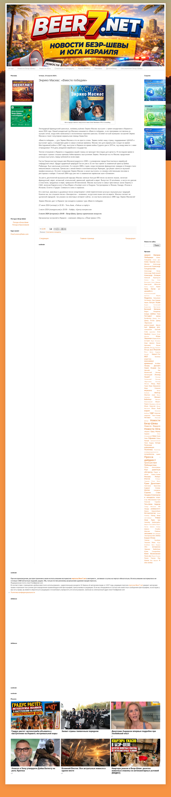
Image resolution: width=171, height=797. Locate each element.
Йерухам (157, 350)
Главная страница (87, 238)
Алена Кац (149, 280)
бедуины (148, 298)
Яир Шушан (154, 560)
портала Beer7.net (79, 579)
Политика (148, 449)
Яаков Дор (147, 556)
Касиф (146, 354)
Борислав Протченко (152, 307)
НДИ (152, 413)
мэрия (147, 411)
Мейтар (157, 393)
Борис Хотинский (152, 305)
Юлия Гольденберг (152, 551)
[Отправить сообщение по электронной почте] (50, 229)
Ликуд (153, 383)
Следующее (44, 238)
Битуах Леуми (154, 302)
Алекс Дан (156, 260)
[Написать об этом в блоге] (57, 229)
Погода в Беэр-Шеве (20, 222)
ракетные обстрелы (152, 471)
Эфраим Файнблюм (152, 549)
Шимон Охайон (152, 529)
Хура (153, 520)
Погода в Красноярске (20, 225)
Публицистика (150, 465)
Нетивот (147, 418)
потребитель (149, 454)
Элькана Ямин (149, 542)
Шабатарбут (156, 522)
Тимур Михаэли (150, 506)
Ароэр (153, 289)
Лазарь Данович (152, 366)
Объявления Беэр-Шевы (131, 68)
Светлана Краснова (152, 486)
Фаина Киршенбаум (152, 511)
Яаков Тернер (150, 558)
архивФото (148, 291)
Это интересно (152, 547)
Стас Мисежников (150, 499)
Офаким (152, 438)
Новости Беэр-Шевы (26, 68)
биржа (146, 302)
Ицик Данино (149, 343)
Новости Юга (45, 68)
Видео (146, 311)
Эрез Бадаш (155, 545)
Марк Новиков (152, 388)
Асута (158, 295)
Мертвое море (149, 395)
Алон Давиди (155, 282)
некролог (147, 415)
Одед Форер (155, 431)
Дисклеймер (111, 68)
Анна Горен (149, 286)
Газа (158, 314)
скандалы (157, 490)
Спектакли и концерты (64, 68)
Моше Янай (155, 408)
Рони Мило (155, 481)
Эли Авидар (156, 533)
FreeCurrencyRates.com (19, 234)
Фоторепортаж (150, 513)
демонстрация (149, 325)
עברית (11, 68)
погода (157, 443)
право (158, 454)
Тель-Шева (148, 504)
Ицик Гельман (155, 341)
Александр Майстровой (152, 273)
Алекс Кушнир (150, 262)
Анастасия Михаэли (152, 284)
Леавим (153, 368)
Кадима (157, 352)
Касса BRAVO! (84, 68)
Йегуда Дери (148, 350)
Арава (158, 286)
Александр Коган (152, 271)
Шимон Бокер (155, 527)
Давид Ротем (149, 320)
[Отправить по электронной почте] (55, 229)
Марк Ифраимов (154, 386)
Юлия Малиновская (152, 554)
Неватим (157, 413)
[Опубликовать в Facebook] (62, 229)
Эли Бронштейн (149, 535)
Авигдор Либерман (152, 256)
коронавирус (149, 361)
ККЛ (146, 356)
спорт (158, 497)
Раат (146, 470)
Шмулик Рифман (152, 531)
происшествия (150, 463)
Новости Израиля (152, 426)
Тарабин (157, 502)
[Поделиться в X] (60, 229)
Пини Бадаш (149, 443)
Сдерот (147, 488)
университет (155, 509)
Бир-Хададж (156, 300)
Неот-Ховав (156, 415)
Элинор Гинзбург (152, 540)
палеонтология (155, 440)
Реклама (98, 68)
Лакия (146, 368)
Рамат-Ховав (155, 474)
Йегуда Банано (155, 347)
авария (147, 255)
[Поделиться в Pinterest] (65, 229)
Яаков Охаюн (156, 556)
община (146, 431)
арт (159, 289)
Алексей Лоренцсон (152, 277)
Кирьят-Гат (156, 354)
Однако (146, 434)
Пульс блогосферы (152, 467)
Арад (146, 289)
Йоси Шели (148, 352)
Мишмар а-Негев (154, 404)
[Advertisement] (21, 173)
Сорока (147, 492)
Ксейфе (157, 363)
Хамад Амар (155, 515)
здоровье (152, 332)
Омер (154, 436)
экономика (148, 533)
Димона (152, 327)
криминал (148, 363)
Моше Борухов (149, 406)
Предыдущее (130, 238)
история (147, 341)
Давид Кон (156, 318)
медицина (148, 390)
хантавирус (148, 518)
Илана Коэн (156, 338)
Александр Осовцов (152, 275)
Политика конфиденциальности (23, 592)
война (153, 314)
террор (157, 504)
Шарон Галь (148, 524)
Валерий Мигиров (152, 309)
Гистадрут (148, 316)
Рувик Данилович (152, 483)
